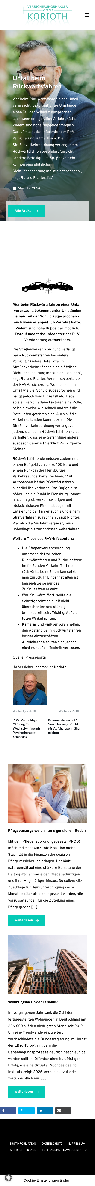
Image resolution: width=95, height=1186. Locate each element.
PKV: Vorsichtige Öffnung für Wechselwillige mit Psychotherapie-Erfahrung (26, 728)
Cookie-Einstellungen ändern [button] (47, 1180)
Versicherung (35, 340)
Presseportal (36, 657)
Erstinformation (23, 1143)
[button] (8, 1177)
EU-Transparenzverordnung (64, 1150)
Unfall (17, 390)
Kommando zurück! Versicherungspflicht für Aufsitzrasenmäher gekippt (64, 726)
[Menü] (87, 15)
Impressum (76, 1143)
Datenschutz (52, 1143)
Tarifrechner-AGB (22, 1150)
